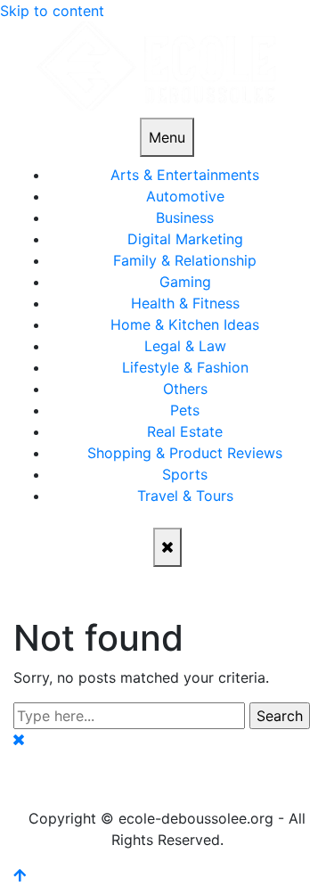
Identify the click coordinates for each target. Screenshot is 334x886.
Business (185, 217)
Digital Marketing (185, 239)
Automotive (185, 196)
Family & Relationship (185, 260)
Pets (185, 410)
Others (185, 389)
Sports (185, 474)
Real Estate (185, 431)
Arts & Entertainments (184, 175)
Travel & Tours (185, 496)
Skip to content (52, 11)
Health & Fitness (185, 303)
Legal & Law (185, 346)
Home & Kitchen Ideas (184, 324)
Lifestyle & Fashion (185, 367)
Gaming (185, 282)
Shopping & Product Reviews (184, 453)
